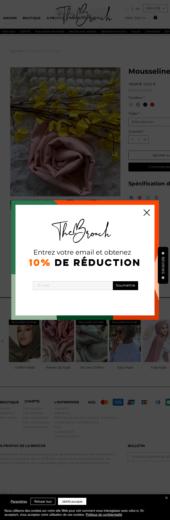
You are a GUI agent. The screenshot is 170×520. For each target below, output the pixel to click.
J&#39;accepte (72, 501)
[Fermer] (166, 498)
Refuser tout (43, 501)
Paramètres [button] (19, 501)
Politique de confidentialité (104, 514)
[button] (146, 212)
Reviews (163, 265)
